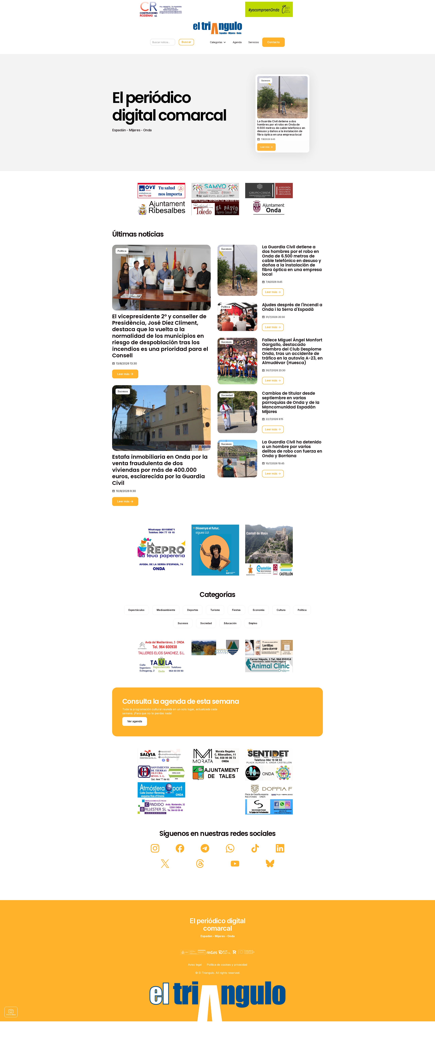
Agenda (237, 42)
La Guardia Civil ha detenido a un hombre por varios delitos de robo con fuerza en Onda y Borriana (292, 449)
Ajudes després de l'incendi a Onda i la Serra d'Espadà (292, 307)
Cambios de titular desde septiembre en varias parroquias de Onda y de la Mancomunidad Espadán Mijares (290, 402)
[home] (217, 27)
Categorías (216, 42)
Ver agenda (134, 721)
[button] (218, 42)
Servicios (253, 42)
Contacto (273, 42)
